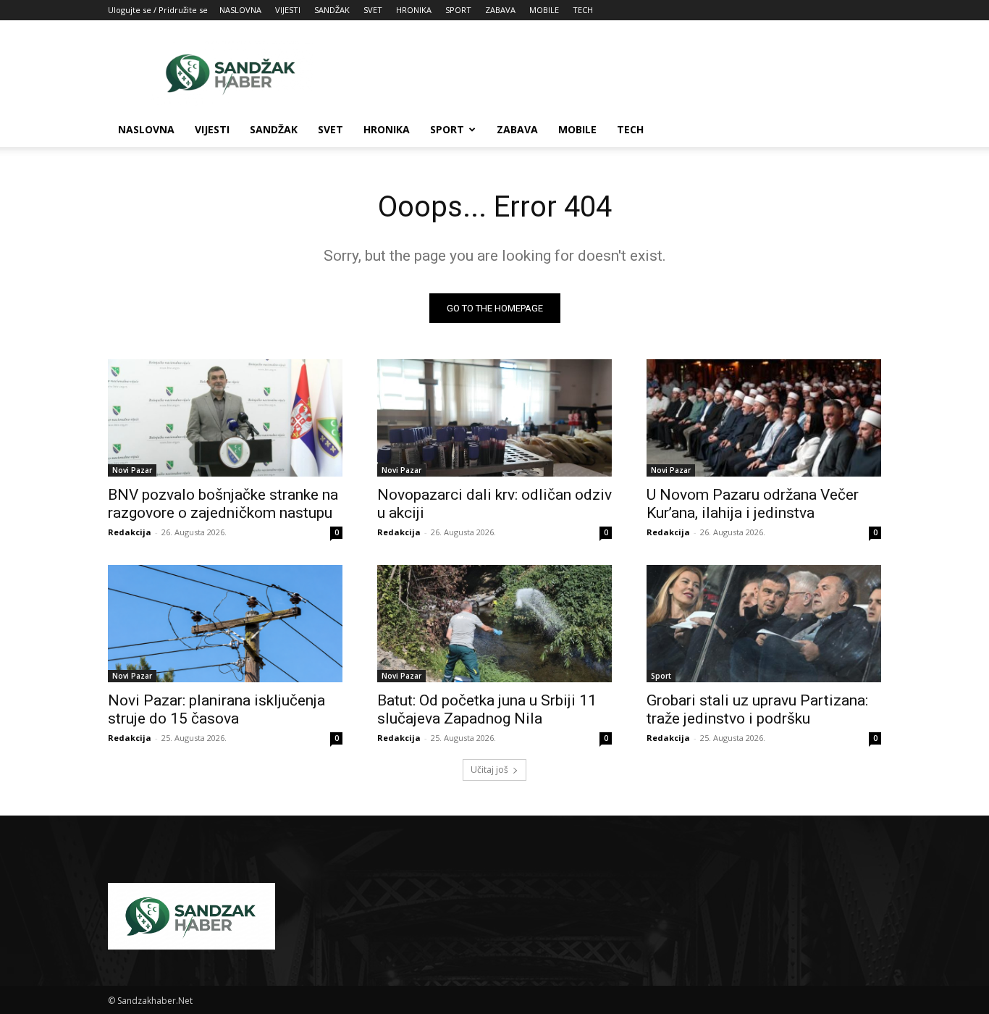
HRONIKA (414, 9)
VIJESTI (287, 9)
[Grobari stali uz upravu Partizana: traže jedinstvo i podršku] (764, 623)
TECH (583, 9)
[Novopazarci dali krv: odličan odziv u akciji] (494, 418)
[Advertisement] (617, 73)
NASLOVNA (240, 9)
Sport (661, 676)
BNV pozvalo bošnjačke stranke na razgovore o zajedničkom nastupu (223, 503)
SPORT (458, 9)
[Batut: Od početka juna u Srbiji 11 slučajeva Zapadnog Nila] (494, 623)
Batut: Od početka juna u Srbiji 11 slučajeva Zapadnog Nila (487, 709)
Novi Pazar (132, 470)
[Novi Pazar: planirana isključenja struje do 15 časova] (225, 623)
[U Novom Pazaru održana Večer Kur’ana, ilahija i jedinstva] (764, 418)
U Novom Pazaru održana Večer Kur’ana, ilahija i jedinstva (753, 503)
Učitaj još (489, 769)
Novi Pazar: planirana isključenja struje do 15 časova (216, 709)
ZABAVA (500, 9)
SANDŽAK (332, 9)
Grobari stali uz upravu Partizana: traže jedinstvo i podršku (757, 709)
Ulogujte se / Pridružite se (158, 9)
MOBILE (544, 9)
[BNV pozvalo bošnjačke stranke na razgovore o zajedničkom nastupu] (225, 418)
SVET (372, 9)
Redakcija (129, 532)
